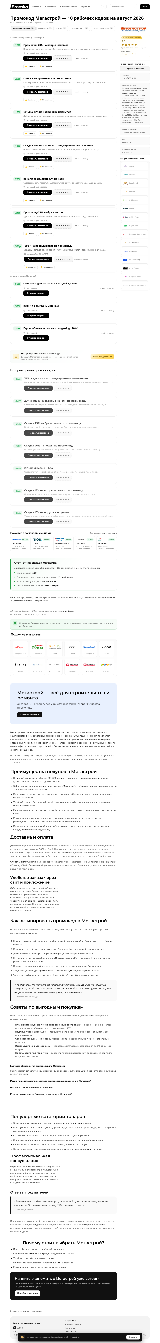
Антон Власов (67, 611)
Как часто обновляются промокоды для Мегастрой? (37, 1066)
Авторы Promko (73, 1324)
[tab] (23, 28)
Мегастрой (37, 1311)
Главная (13, 1311)
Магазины (24, 1311)
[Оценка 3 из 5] (129, 54)
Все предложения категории (103, 533)
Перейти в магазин (30, 715)
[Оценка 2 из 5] (126, 54)
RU (104, 7)
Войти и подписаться (102, 357)
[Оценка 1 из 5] (122, 54)
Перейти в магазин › (135, 69)
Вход (145, 7)
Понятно (133, 1337)
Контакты (70, 1328)
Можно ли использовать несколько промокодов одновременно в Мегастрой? (50, 1081)
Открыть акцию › (36, 293)
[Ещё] (112, 49)
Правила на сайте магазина (133, 132)
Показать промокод (37, 58)
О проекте (70, 1331)
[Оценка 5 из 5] (135, 54)
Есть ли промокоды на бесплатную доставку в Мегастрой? (41, 1094)
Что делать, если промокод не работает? (31, 1087)
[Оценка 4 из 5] (132, 54)
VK (14, 1331)
